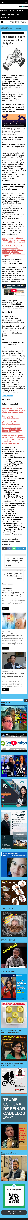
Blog (18, 14)
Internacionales (11, 32)
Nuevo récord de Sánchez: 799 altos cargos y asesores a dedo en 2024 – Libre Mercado (14, 240)
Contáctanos (4, 17)
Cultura (11, 10)
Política (22, 32)
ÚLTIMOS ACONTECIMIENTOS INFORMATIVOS (14, 1212)
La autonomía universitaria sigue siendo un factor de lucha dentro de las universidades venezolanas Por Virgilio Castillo (13, 676)
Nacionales (10, 588)
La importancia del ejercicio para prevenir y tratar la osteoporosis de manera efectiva (13, 635)
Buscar (3, 698)
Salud (9, 613)
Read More (5, 608)
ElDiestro (20, 10)
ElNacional (11, 14)
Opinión (17, 32)
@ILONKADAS (7, 396)
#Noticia (4, 32)
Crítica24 (3, 14)
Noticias (3, 10)
